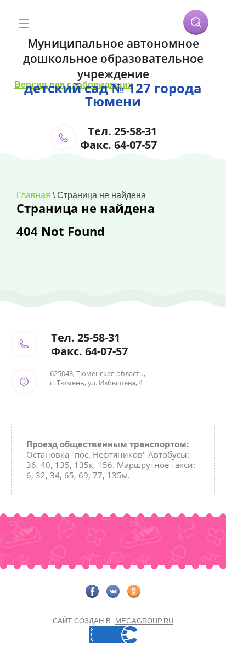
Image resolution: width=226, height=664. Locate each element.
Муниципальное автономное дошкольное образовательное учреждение (113, 59)
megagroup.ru (144, 621)
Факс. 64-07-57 (118, 144)
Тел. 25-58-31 (122, 131)
